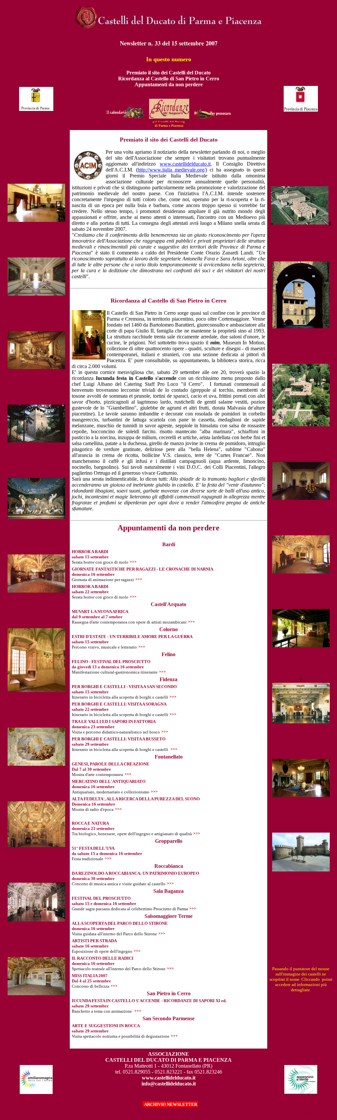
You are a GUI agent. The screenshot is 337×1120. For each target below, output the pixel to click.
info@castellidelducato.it (169, 1083)
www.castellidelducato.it (185, 164)
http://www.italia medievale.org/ (171, 170)
